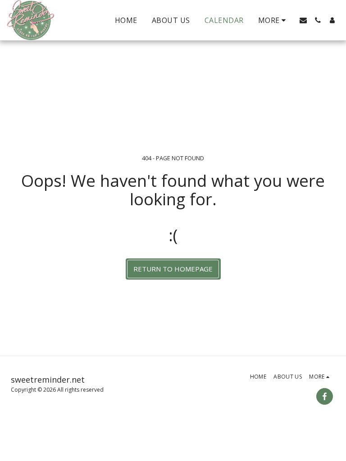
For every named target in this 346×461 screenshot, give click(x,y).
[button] (303, 20)
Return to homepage (173, 268)
